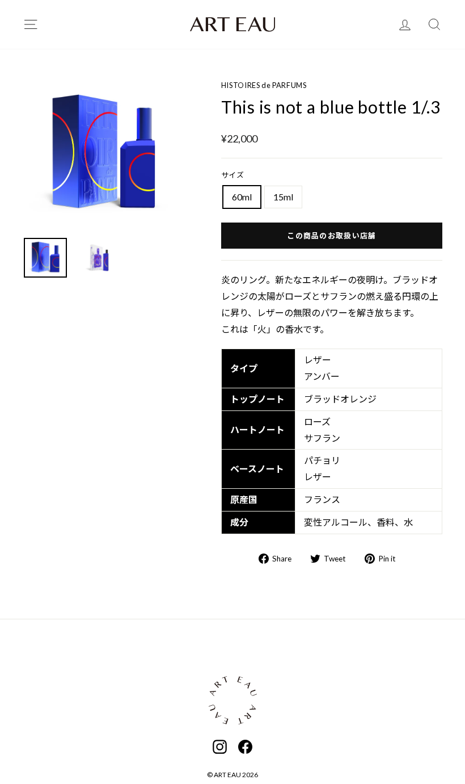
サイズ (232, 174)
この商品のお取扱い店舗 (331, 235)
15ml (283, 196)
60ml (242, 196)
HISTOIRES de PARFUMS (264, 85)
